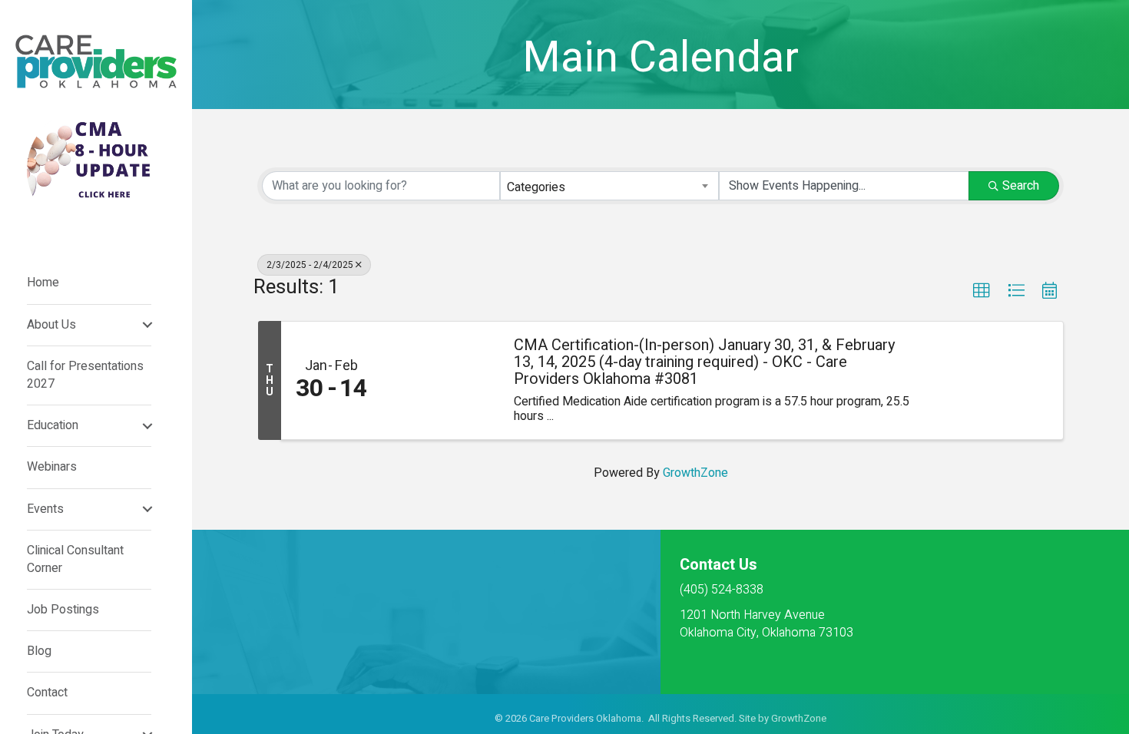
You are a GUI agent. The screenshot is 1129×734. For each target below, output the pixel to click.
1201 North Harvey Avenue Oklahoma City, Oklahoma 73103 (766, 624)
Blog (39, 651)
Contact (47, 692)
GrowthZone (695, 473)
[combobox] (609, 185)
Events (45, 509)
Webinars (52, 467)
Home (43, 282)
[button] (981, 291)
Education (52, 425)
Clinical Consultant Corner (75, 559)
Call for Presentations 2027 (85, 375)
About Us (51, 325)
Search (1020, 186)
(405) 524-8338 (721, 589)
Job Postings (63, 609)
